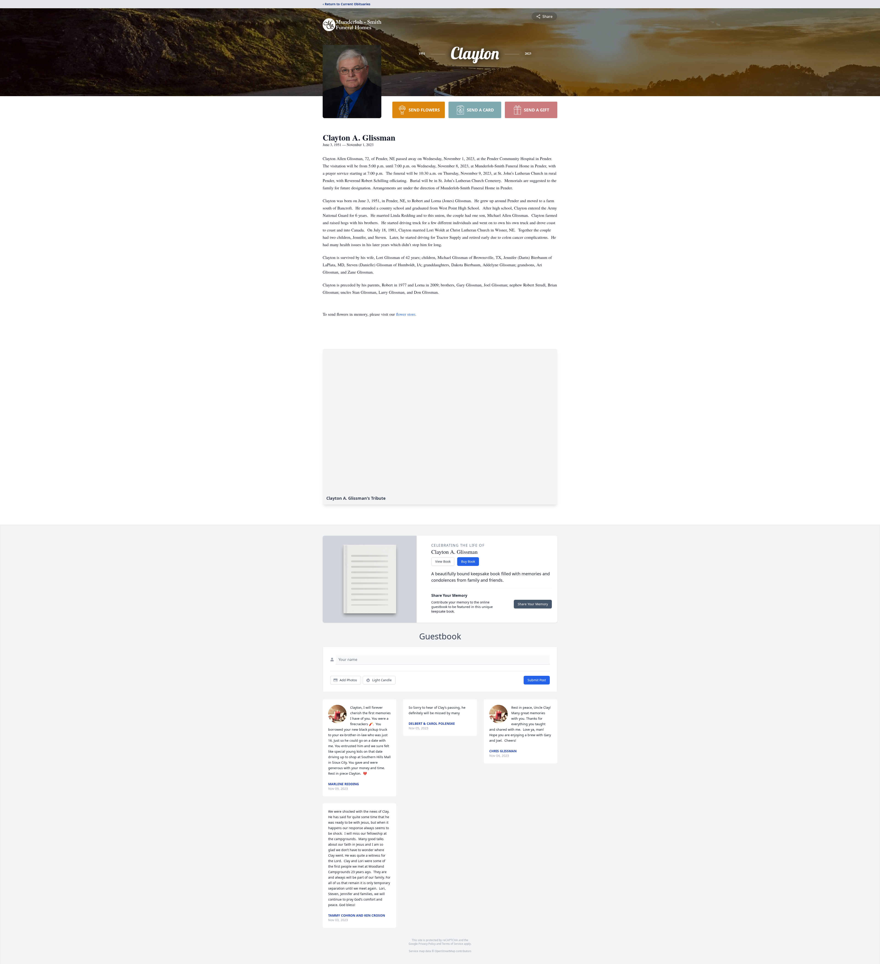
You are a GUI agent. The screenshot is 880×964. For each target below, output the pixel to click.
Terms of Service (452, 944)
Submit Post (537, 680)
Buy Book (468, 561)
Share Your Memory (533, 604)
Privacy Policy (427, 944)
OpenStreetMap (445, 951)
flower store (405, 314)
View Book (443, 561)
